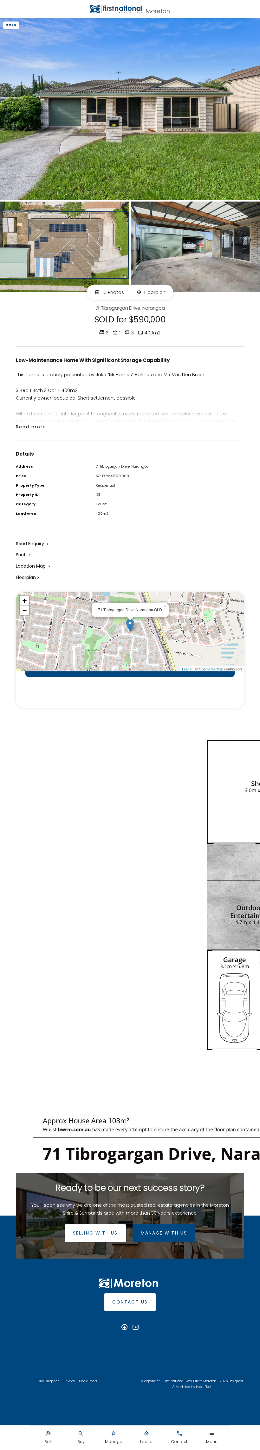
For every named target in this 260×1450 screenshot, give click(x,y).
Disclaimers (88, 1381)
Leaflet (187, 668)
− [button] (25, 610)
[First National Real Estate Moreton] (130, 9)
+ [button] (25, 601)
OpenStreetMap (211, 668)
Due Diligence (48, 1381)
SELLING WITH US (95, 1233)
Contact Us (130, 1302)
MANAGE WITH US (164, 1233)
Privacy (69, 1381)
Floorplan (154, 292)
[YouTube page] (135, 1328)
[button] (23, 554)
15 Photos (112, 292)
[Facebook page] (125, 1328)
